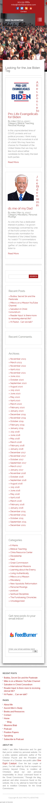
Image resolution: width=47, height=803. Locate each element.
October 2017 (16, 459)
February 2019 (17, 425)
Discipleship (16, 556)
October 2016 (17, 477)
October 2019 (16, 421)
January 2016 (16, 508)
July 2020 (15, 390)
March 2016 (16, 501)
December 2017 (18, 452)
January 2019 (16, 428)
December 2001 (18, 525)
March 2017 (16, 466)
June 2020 (15, 393)
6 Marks (14, 545)
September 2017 (18, 463)
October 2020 (17, 380)
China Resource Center (21, 552)
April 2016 (15, 497)
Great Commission (19, 562)
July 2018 (15, 432)
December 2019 (18, 414)
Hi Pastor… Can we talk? (21, 322)
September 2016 (18, 480)
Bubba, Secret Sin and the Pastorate (21, 678)
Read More (13, 162)
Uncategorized (17, 601)
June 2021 (15, 376)
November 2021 (18, 373)
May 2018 (15, 438)
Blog (9, 722)
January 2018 (16, 449)
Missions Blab (10, 725)
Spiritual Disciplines (19, 594)
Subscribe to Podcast (14, 739)
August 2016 (16, 483)
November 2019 (18, 418)
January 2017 (16, 470)
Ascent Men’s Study (13, 708)
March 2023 (16, 362)
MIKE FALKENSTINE (14, 20)
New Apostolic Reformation (23, 583)
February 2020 (17, 407)
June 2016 (15, 490)
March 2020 (16, 404)
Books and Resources (14, 711)
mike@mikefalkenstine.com (23, 5)
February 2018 (17, 445)
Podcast (7, 729)
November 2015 (18, 515)
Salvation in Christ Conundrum (18, 684)
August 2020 (16, 386)
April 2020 (15, 400)
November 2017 (18, 456)
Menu (39, 19)
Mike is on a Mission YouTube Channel (22, 681)
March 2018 (16, 442)
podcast (14, 590)
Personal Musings (16, 125)
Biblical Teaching (25, 123)
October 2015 (16, 518)
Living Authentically (19, 573)
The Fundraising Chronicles (23, 597)
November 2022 (18, 366)
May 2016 (15, 494)
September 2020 (18, 383)
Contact (23, 11)
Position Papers (11, 732)
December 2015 (18, 511)
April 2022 (15, 369)
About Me (8, 705)
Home (7, 718)
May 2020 (15, 397)
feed (12, 559)
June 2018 (15, 435)
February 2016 (17, 504)
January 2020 (17, 411)
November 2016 (18, 473)
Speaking (8, 736)
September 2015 (18, 522)
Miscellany (22, 214)
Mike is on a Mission (19, 576)
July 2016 (15, 487)
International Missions (20, 566)
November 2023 (18, 359)
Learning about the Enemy (23, 569)
